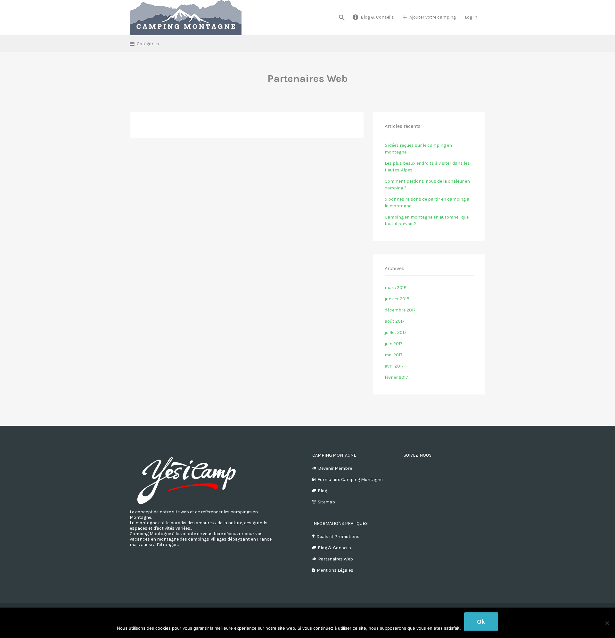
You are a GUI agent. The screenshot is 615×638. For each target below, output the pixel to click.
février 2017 (396, 377)
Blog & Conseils (377, 17)
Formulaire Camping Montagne (349, 479)
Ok (481, 622)
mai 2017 (394, 355)
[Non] (607, 623)
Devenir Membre (335, 468)
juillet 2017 (395, 332)
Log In (471, 17)
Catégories (148, 43)
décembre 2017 (400, 310)
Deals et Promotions (337, 536)
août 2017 (395, 321)
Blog (322, 490)
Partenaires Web (335, 559)
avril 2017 (394, 366)
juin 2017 (394, 343)
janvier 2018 (397, 299)
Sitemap (326, 502)
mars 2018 (395, 287)
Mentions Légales (335, 570)
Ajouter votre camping (432, 17)
